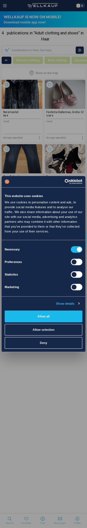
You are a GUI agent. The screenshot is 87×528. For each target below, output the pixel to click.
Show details (65, 303)
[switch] (76, 262)
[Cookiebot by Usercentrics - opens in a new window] (64, 181)
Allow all (43, 316)
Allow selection (44, 329)
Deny (43, 343)
